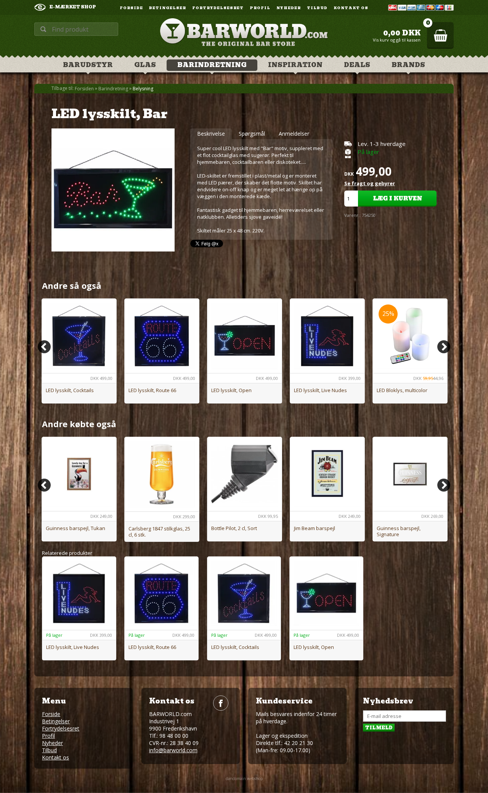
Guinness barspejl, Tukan (75, 528)
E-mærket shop (73, 6)
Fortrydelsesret (218, 8)
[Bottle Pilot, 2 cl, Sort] (244, 474)
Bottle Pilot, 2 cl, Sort (234, 528)
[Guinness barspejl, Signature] (410, 474)
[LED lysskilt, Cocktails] (79, 336)
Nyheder (288, 8)
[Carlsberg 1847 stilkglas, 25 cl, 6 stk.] (161, 474)
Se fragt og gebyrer (369, 183)
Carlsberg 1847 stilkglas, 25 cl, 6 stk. (159, 531)
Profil (260, 8)
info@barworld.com (173, 750)
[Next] (443, 346)
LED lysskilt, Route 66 (152, 390)
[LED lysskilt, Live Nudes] (327, 336)
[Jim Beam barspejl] (327, 474)
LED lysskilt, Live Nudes (320, 390)
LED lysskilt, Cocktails (70, 390)
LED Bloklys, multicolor (402, 390)
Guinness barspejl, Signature (399, 531)
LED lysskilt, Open (231, 390)
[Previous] (44, 346)
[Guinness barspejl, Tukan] (79, 474)
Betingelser (167, 8)
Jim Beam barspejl (314, 528)
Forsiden (84, 89)
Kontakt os (351, 8)
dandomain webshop (244, 778)
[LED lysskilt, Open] (244, 336)
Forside (131, 8)
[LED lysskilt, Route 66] (161, 336)
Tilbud (317, 8)
